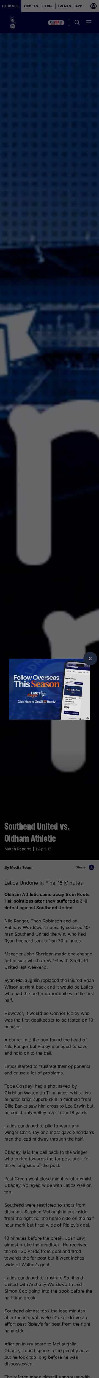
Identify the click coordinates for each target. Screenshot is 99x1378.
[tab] (90, 658)
